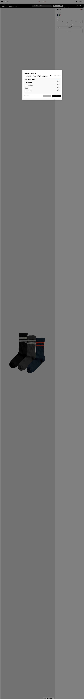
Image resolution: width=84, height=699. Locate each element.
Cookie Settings (27, 95)
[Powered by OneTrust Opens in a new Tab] (57, 99)
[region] (42, 85)
